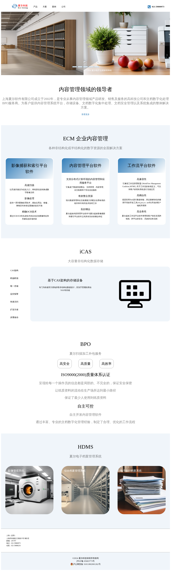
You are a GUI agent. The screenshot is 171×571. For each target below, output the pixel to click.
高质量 (86, 363)
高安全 (65, 363)
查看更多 (85, 114)
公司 (63, 7)
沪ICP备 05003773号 (85, 561)
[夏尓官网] (20, 6)
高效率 (107, 363)
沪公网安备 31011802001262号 (87, 564)
